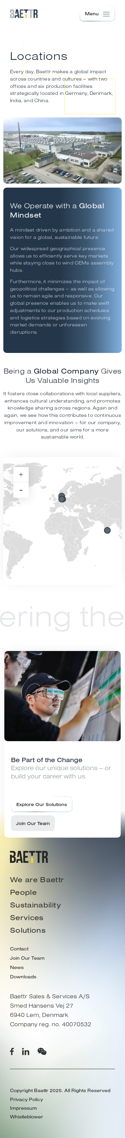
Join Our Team (33, 823)
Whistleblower (26, 1116)
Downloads (23, 977)
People (23, 892)
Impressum (23, 1108)
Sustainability (35, 904)
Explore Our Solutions (41, 804)
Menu (92, 14)
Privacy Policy (26, 1099)
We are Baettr (37, 879)
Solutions (28, 930)
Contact (19, 949)
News (17, 967)
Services (27, 917)
